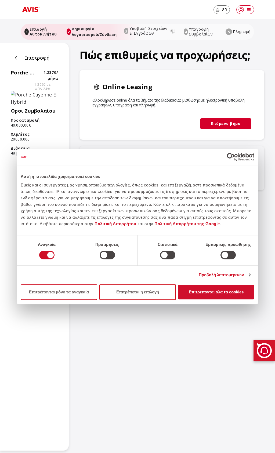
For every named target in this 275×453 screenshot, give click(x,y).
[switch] (107, 255)
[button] (222, 9)
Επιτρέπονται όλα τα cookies (216, 292)
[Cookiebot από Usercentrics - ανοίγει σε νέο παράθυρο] (230, 157)
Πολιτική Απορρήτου (115, 223)
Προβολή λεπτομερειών (221, 274)
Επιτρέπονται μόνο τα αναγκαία (59, 292)
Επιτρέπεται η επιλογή (137, 292)
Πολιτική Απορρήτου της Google (187, 223)
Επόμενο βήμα (226, 123)
